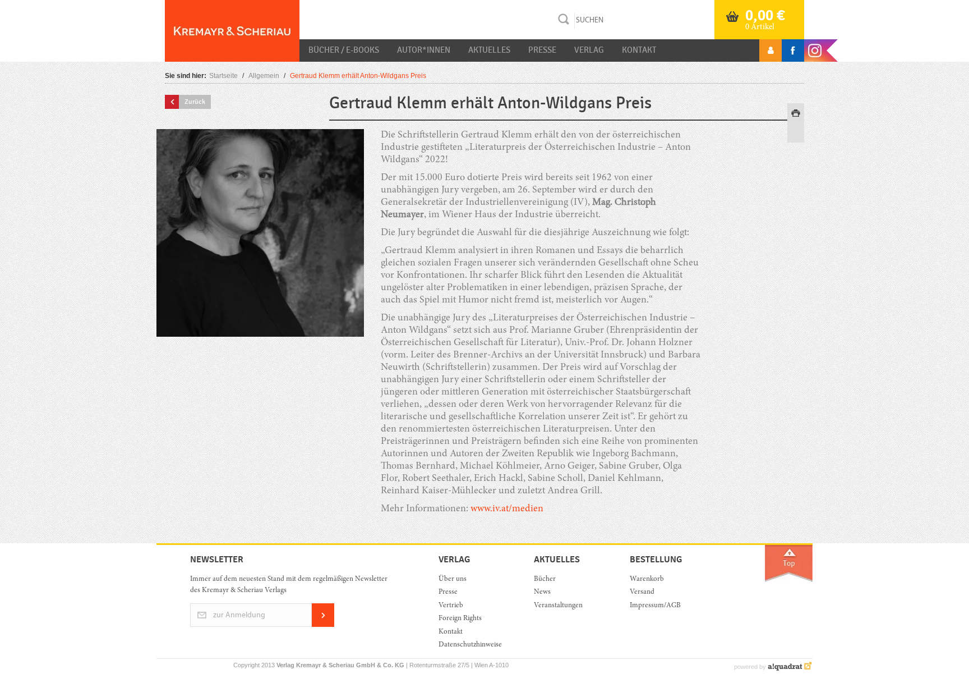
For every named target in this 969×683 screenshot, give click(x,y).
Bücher (545, 579)
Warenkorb (647, 579)
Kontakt (639, 50)
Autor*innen (423, 50)
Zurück (194, 102)
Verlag (589, 50)
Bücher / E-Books (343, 50)
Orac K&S (232, 31)
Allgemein (263, 76)
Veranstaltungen (558, 605)
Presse (542, 50)
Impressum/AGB (655, 605)
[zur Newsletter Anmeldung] (323, 625)
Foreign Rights (460, 618)
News (542, 592)
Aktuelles (489, 50)
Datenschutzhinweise (470, 645)
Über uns (453, 579)
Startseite (223, 76)
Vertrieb (451, 605)
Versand (642, 592)
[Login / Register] (770, 50)
